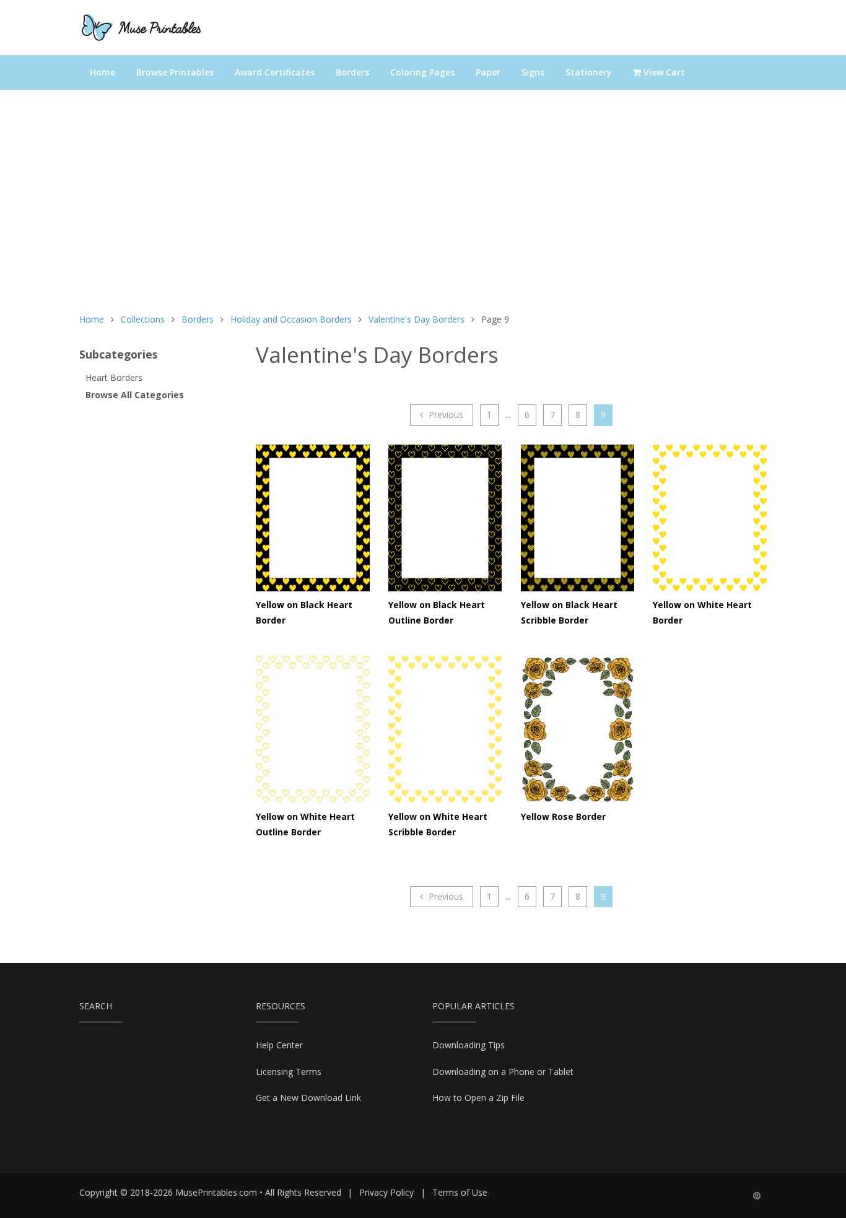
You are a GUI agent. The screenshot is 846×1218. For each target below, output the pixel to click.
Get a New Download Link (308, 1097)
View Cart (663, 72)
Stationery (588, 72)
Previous (444, 414)
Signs (532, 72)
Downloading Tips (468, 1045)
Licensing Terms (288, 1071)
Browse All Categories (134, 395)
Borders (352, 72)
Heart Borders (113, 377)
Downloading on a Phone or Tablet (502, 1071)
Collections (143, 319)
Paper (488, 72)
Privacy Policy (386, 1192)
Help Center (279, 1045)
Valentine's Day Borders (416, 319)
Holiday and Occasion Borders (291, 319)
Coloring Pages (422, 72)
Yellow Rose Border (563, 816)
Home (102, 72)
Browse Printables (175, 72)
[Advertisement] (423, 207)
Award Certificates (275, 72)
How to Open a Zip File (478, 1097)
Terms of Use (459, 1192)
